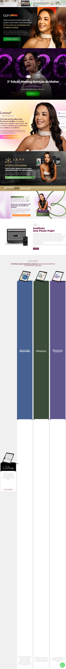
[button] (35, 225)
